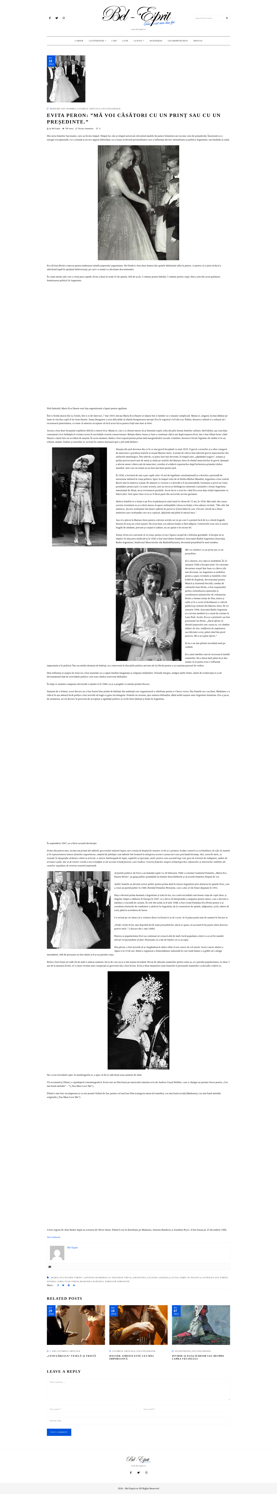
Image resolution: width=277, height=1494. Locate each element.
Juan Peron (72, 1282)
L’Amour (79, 41)
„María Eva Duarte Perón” (66, 1278)
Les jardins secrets (178, 41)
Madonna (86, 1282)
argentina (139, 1278)
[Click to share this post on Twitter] (63, 1285)
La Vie (125, 41)
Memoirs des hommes (63, 109)
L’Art (114, 41)
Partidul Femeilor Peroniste (111, 1282)
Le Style (138, 41)
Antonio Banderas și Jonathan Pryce (108, 1278)
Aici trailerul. (54, 1237)
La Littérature (97, 41)
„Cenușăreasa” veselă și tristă (71, 1356)
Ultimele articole (88, 109)
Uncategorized (111, 109)
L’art (53, 1351)
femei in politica (191, 1278)
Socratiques (156, 41)
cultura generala (159, 1278)
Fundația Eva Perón (215, 1278)
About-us (197, 41)
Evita (175, 1278)
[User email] (49, 1266)
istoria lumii (55, 1282)
